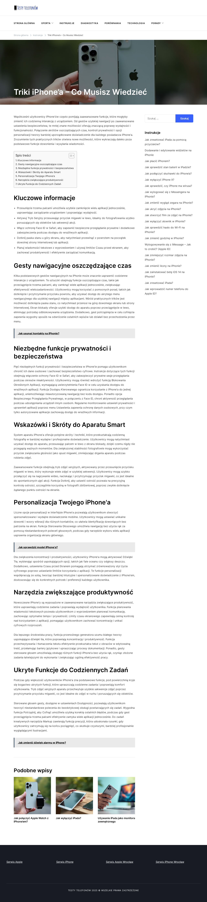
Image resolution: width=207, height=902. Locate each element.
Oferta (45, 23)
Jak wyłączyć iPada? (68, 818)
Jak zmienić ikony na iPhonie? (163, 265)
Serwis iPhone (64, 861)
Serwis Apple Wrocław (119, 861)
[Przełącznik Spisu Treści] (70, 155)
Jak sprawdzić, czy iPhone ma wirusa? (168, 185)
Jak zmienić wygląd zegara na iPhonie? (169, 202)
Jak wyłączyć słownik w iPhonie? (165, 221)
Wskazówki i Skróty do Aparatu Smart (39, 172)
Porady (156, 23)
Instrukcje (67, 23)
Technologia (136, 23)
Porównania (113, 23)
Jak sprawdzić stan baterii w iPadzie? (168, 167)
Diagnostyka (89, 23)
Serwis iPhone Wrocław (170, 861)
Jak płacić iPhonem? (157, 161)
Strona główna (24, 23)
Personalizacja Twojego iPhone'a (36, 176)
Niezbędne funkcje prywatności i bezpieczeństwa (46, 168)
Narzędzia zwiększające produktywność (40, 180)
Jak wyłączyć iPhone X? (159, 179)
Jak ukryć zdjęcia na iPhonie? (163, 209)
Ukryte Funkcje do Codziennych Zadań (39, 184)
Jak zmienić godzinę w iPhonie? (164, 238)
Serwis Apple (14, 861)
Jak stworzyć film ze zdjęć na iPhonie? (168, 215)
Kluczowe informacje (29, 160)
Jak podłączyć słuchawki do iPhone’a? (168, 173)
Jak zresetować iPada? (159, 282)
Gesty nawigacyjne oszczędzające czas (40, 164)
